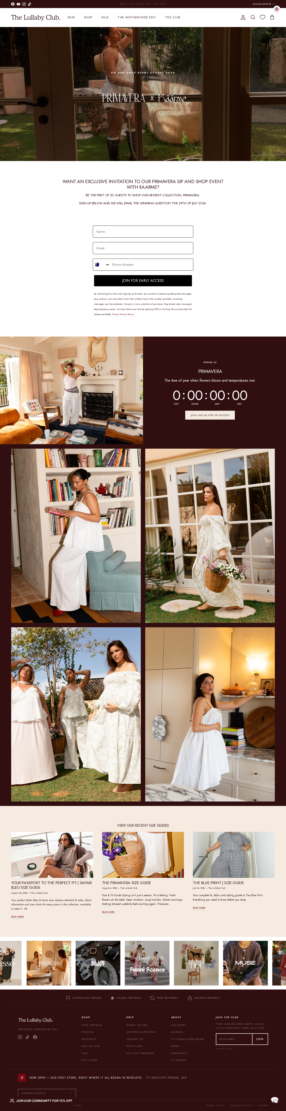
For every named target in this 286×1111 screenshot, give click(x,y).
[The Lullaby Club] (35, 17)
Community (179, 1053)
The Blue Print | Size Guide (218, 883)
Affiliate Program (140, 1053)
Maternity (89, 1039)
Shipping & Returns (141, 1032)
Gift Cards (89, 1060)
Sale (105, 17)
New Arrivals (92, 1025)
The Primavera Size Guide (126, 883)
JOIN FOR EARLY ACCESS (143, 280)
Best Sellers (91, 1046)
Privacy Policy (215, 1105)
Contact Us (134, 1039)
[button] (274, 1099)
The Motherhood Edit (137, 17)
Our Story (178, 1025)
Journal (177, 1032)
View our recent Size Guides (143, 825)
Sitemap (263, 1105)
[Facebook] (35, 1037)
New (71, 17)
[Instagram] (20, 1037)
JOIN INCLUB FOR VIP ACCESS (210, 415)
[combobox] (101, 264)
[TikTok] (27, 1037)
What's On (134, 1046)
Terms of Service (241, 1105)
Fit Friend (178, 1060)
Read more (17, 916)
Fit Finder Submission (187, 1039)
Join (260, 1039)
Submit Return (137, 1025)
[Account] (242, 17)
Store (175, 1046)
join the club (132, 4)
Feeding (88, 1032)
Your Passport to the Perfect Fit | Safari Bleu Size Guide (51, 885)
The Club (172, 17)
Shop (88, 17)
